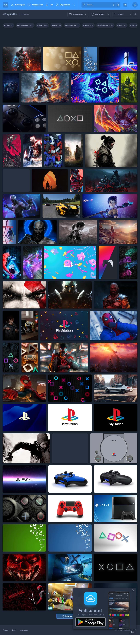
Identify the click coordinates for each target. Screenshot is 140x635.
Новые (123, 14)
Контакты (24, 630)
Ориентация (78, 14)
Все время (100, 14)
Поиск (5, 630)
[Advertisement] (70, 38)
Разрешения (35, 5)
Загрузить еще (70, 616)
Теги (14, 630)
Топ (49, 5)
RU (125, 5)
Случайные (63, 5)
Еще (74, 5)
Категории (18, 5)
